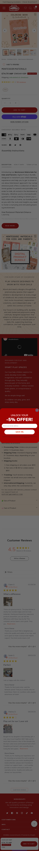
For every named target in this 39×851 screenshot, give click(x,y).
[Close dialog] (37, 410)
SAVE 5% (20, 432)
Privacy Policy (25, 437)
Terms (28, 437)
